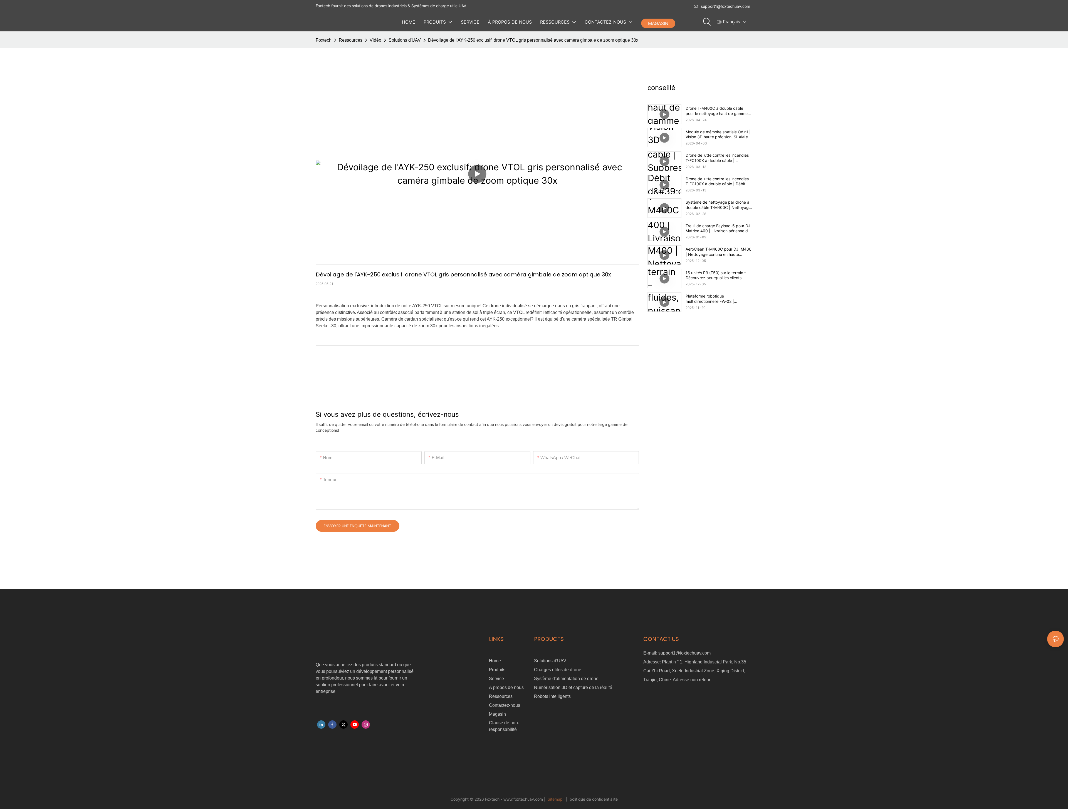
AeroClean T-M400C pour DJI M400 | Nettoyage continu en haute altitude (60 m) (718, 252)
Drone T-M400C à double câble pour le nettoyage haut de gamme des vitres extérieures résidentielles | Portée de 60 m (719, 111)
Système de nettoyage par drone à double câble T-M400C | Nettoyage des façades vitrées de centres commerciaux (718, 205)
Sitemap (555, 799)
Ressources (350, 40)
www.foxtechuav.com (523, 799)
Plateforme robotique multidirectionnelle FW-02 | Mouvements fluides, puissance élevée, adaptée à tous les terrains (717, 299)
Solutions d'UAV (405, 40)
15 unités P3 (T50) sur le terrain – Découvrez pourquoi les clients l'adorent (716, 275)
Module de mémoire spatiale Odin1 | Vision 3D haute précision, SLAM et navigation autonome (718, 134)
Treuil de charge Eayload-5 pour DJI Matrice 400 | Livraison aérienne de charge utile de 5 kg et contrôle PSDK (718, 228)
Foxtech (324, 40)
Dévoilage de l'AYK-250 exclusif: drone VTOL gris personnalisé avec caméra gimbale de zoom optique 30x (533, 40)
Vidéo (375, 40)
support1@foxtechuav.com (725, 6)
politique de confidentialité (593, 799)
